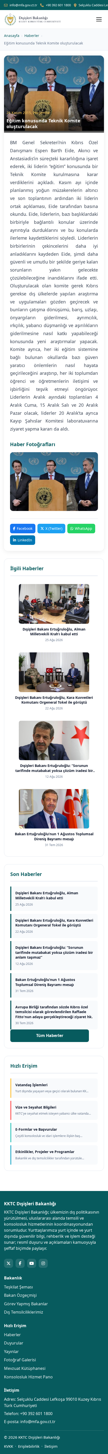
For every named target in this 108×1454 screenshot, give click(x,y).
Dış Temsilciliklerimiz (23, 1312)
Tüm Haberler (49, 1035)
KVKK (8, 1446)
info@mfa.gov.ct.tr (23, 5)
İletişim (51, 1446)
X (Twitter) (53, 528)
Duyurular (13, 1343)
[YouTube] (31, 1263)
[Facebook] (20, 1263)
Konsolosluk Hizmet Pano (28, 1377)
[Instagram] (43, 1263)
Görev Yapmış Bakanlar (26, 1304)
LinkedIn (25, 540)
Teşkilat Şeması (18, 1287)
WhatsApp (83, 528)
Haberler (31, 35)
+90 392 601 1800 (58, 5)
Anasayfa (11, 35)
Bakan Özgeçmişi (20, 1295)
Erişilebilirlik (28, 1446)
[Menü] (99, 19)
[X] (8, 1263)
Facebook (24, 528)
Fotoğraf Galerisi (20, 1360)
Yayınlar (11, 1351)
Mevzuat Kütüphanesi (24, 1368)
